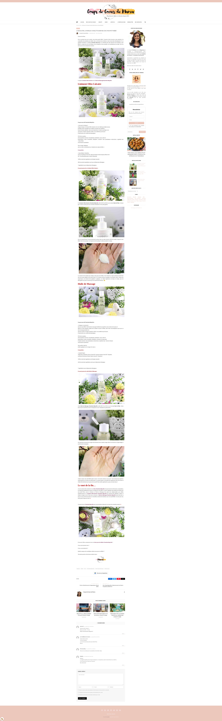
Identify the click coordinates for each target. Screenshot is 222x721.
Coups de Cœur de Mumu (114, 716)
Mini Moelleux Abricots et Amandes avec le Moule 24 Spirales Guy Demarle (136, 154)
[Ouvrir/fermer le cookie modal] (2, 719)
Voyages (132, 202)
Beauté (100, 22)
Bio (85, 568)
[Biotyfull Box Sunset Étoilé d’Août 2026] (84, 607)
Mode (106, 22)
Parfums (137, 199)
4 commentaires (99, 33)
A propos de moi (122, 22)
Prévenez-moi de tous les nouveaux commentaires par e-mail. (91, 692)
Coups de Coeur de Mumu (84, 33)
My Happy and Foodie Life (136, 207)
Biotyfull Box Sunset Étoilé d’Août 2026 (84, 614)
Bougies (139, 197)
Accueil (82, 22)
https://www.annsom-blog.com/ (86, 631)
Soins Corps (107, 568)
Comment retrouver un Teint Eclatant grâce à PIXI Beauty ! (141, 164)
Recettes (141, 199)
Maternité (129, 199)
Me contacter (138, 22)
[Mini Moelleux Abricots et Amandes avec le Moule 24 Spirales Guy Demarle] (136, 144)
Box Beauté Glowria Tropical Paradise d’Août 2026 (117, 615)
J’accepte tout (5, 710)
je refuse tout (12, 710)
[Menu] (77, 22)
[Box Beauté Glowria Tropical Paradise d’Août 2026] (117, 607)
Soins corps (133, 200)
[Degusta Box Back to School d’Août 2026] (100, 607)
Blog (80, 25)
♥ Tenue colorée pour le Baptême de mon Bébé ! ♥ (141, 172)
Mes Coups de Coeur (91, 22)
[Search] (145, 22)
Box (144, 197)
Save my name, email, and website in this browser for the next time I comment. (94, 690)
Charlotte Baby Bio (90, 568)
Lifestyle (112, 22)
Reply (123, 633)
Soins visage (139, 200)
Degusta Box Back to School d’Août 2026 (101, 614)
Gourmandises (130, 198)
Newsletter (130, 22)
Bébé (82, 568)
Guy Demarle (143, 87)
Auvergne (129, 197)
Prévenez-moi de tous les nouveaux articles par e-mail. (89, 694)
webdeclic (14, 715)
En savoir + (19, 710)
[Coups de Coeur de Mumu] (111, 11)
